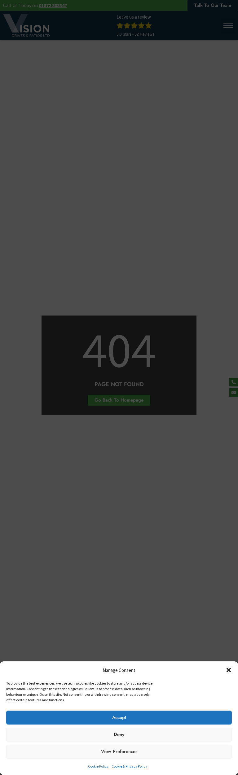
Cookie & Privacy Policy (129, 766)
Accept (119, 717)
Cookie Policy (98, 766)
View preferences (119, 751)
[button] (229, 670)
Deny (119, 734)
